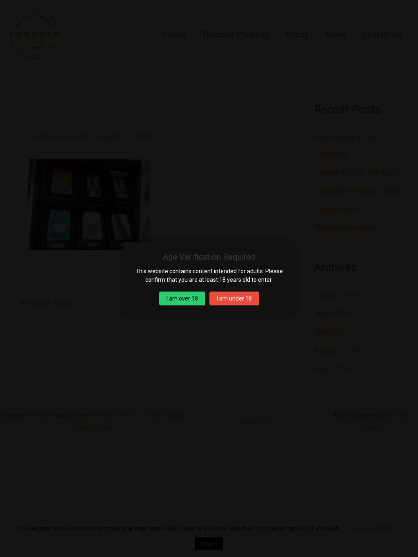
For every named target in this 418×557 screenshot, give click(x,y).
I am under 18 (234, 298)
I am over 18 (182, 298)
